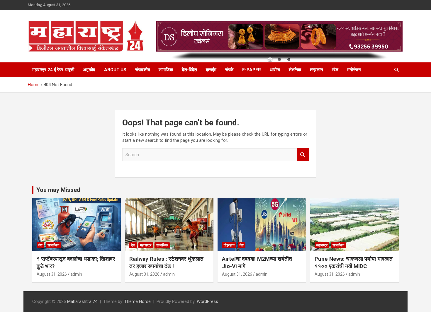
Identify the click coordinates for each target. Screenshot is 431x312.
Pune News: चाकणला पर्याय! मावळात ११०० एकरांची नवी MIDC (354, 262)
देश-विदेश (189, 69)
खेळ (335, 69)
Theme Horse (137, 301)
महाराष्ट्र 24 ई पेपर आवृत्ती (53, 69)
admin (76, 274)
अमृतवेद (89, 69)
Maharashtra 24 (82, 301)
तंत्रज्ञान (316, 69)
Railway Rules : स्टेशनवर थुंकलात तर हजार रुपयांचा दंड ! (166, 262)
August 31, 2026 (52, 274)
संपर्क (229, 69)
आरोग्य (275, 69)
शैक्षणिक (295, 69)
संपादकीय (142, 69)
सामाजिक (166, 69)
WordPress (207, 301)
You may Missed (58, 189)
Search (303, 154)
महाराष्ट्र (145, 245)
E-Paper (251, 69)
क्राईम (211, 69)
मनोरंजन (354, 69)
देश (40, 245)
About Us (115, 69)
